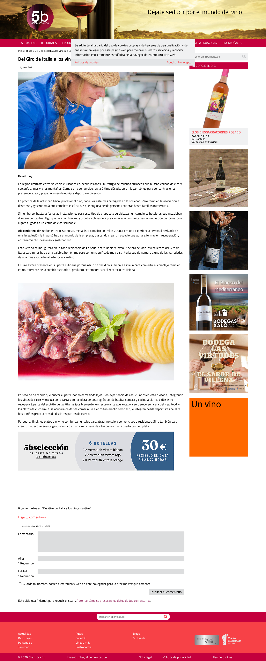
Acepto (171, 62)
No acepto (184, 62)
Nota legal (145, 657)
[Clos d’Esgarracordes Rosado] (218, 98)
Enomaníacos (232, 43)
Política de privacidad (177, 657)
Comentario (25, 533)
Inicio (21, 51)
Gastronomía (84, 647)
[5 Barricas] (40, 17)
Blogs (29, 51)
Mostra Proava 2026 (204, 43)
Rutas (79, 633)
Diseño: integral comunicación (87, 657)
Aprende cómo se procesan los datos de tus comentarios (113, 600)
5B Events (139, 638)
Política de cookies (87, 62)
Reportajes (49, 43)
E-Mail (22, 571)
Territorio (23, 647)
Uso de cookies (222, 657)
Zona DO (81, 638)
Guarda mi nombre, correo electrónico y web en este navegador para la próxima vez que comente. (87, 583)
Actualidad (29, 43)
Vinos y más (83, 642)
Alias (21, 558)
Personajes (69, 43)
